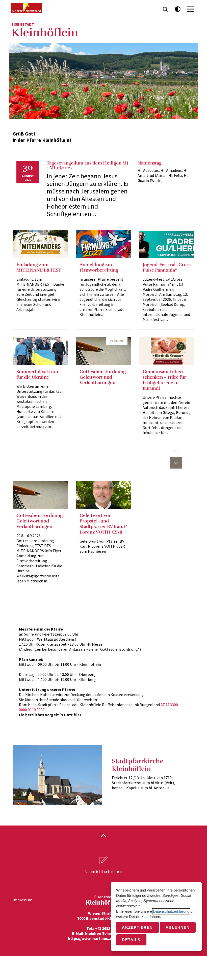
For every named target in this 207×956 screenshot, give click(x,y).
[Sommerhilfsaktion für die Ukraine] (40, 351)
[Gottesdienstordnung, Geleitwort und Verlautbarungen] (103, 351)
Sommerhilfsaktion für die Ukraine (37, 374)
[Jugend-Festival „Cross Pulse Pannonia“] (166, 244)
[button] (176, 451)
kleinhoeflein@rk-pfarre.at (110, 933)
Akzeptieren (137, 927)
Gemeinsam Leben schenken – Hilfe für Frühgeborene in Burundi (164, 380)
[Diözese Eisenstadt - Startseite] (26, 8)
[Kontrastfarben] (177, 9)
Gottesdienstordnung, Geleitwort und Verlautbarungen (103, 377)
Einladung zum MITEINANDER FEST (38, 267)
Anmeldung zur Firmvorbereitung (99, 267)
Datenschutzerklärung (171, 911)
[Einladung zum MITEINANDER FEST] (40, 244)
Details (131, 940)
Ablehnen (178, 927)
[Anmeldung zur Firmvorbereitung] (103, 244)
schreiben (103, 871)
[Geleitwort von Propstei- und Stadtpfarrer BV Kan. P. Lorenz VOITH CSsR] (103, 495)
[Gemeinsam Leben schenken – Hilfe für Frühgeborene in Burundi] (166, 351)
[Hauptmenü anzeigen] (190, 9)
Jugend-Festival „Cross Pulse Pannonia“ (167, 267)
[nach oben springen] (103, 836)
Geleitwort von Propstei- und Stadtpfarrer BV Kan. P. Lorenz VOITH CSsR (103, 524)
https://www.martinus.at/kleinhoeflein (103, 938)
